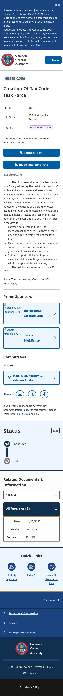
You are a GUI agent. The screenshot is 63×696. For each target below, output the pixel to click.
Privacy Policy (31, 687)
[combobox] (31, 495)
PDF (33, 537)
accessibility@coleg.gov (24, 414)
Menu (55, 60)
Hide (57, 4)
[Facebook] (44, 394)
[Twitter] (32, 394)
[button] (31, 613)
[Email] (20, 394)
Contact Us (33, 673)
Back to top (49, 600)
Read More (52, 33)
